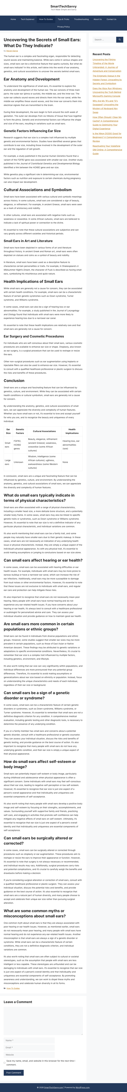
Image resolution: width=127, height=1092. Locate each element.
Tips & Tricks (63, 19)
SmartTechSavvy (63, 6)
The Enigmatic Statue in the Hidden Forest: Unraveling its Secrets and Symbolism (107, 80)
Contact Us (111, 19)
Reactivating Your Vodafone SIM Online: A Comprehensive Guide (107, 150)
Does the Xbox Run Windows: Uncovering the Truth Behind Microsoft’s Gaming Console (107, 92)
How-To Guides (46, 19)
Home (13, 19)
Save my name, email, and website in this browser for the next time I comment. (40, 1063)
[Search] (119, 40)
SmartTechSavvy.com (53, 1087)
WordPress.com (83, 1087)
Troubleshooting (81, 19)
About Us (98, 19)
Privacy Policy (63, 27)
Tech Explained (27, 19)
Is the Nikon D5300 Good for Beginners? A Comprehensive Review (107, 137)
